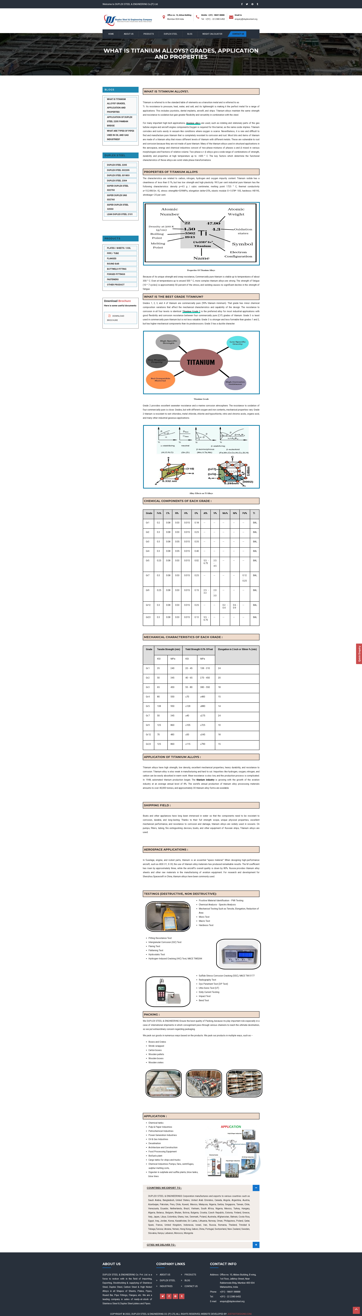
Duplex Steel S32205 (118, 170)
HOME (111, 34)
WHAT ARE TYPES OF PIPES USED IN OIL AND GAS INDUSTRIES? (120, 135)
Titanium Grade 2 (191, 311)
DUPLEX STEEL (170, 34)
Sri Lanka (192, 1220)
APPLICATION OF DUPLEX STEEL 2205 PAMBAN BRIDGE (119, 121)
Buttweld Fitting (116, 269)
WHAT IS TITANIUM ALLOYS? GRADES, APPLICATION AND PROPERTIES (116, 105)
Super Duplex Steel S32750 (118, 188)
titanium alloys (193, 123)
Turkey (236, 1208)
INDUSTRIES (166, 1286)
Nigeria (219, 1208)
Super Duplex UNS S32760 (117, 197)
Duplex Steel (115, 155)
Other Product (115, 285)
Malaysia (203, 1204)
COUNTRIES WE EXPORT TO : (164, 1188)
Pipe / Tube (113, 253)
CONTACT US (238, 34)
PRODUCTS (149, 34)
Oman (220, 1220)
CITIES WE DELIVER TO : (161, 1244)
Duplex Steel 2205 (117, 165)
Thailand (233, 1225)
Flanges (111, 258)
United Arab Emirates (202, 1200)
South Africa (207, 1208)
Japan (156, 1216)
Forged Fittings (116, 274)
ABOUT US (128, 34)
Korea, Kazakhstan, (178, 1220)
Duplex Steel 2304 (117, 180)
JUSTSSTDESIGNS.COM (239, 1314)
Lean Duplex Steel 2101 (120, 214)
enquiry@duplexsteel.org (246, 19)
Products (112, 238)
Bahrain (234, 1216)
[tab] (201, 1188)
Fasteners (112, 279)
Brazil (186, 1208)
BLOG (189, 34)
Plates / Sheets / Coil (119, 248)
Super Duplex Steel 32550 (118, 207)
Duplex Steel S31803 (118, 175)
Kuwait (185, 1204)
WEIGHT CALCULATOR (212, 34)
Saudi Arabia (154, 1200)
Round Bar (113, 264)
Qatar (246, 1220)
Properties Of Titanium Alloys (201, 270)
